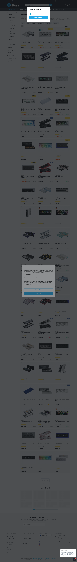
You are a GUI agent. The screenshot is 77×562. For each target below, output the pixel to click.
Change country (38, 17)
